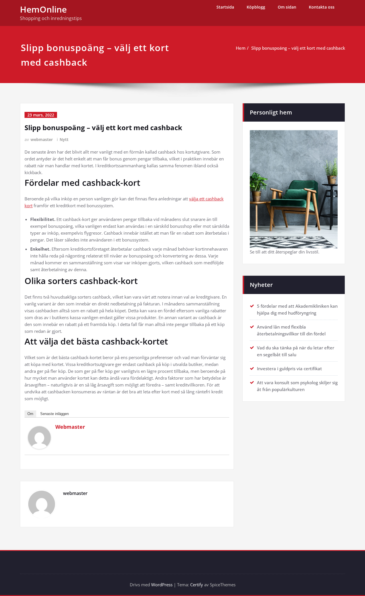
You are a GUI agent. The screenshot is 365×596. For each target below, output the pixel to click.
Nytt (64, 139)
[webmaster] (39, 437)
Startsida (225, 7)
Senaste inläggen (54, 414)
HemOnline (43, 9)
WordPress (162, 584)
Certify (196, 584)
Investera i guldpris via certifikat (289, 368)
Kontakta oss (321, 7)
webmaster (42, 139)
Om (30, 414)
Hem (241, 48)
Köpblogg (256, 7)
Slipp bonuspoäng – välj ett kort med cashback (298, 48)
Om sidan (287, 7)
